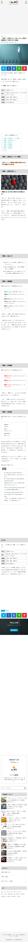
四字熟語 (11, 894)
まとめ (4, 150)
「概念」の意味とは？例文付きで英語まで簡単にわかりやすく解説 (17, 805)
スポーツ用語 (17, 891)
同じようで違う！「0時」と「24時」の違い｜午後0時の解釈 (16, 812)
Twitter (15, 630)
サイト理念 (4, 934)
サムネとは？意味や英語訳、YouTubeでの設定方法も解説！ (17, 852)
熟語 (7, 610)
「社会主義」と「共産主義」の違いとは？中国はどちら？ (17, 839)
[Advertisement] (14, 20)
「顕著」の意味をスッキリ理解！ (11, 138)
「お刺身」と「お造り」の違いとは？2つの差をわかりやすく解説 (17, 858)
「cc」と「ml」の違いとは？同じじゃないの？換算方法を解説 (16, 825)
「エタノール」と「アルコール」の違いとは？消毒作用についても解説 (17, 799)
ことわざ (4, 891)
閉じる (16, 135)
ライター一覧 (14, 934)
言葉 (3, 610)
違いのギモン (6, 881)
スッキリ (13, 939)
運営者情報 (9, 934)
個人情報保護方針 (21, 934)
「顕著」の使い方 (7, 142)
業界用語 (14, 896)
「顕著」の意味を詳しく (9, 140)
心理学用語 (17, 894)
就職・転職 (5, 872)
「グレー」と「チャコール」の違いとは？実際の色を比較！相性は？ (17, 832)
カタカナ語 (10, 891)
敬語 (9, 896)
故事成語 (4, 896)
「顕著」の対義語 (7, 146)
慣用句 (23, 894)
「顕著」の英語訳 (7, 148)
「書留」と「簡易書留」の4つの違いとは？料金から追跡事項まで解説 (16, 845)
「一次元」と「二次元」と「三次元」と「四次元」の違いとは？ (17, 819)
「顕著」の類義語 (7, 144)
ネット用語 (5, 894)
